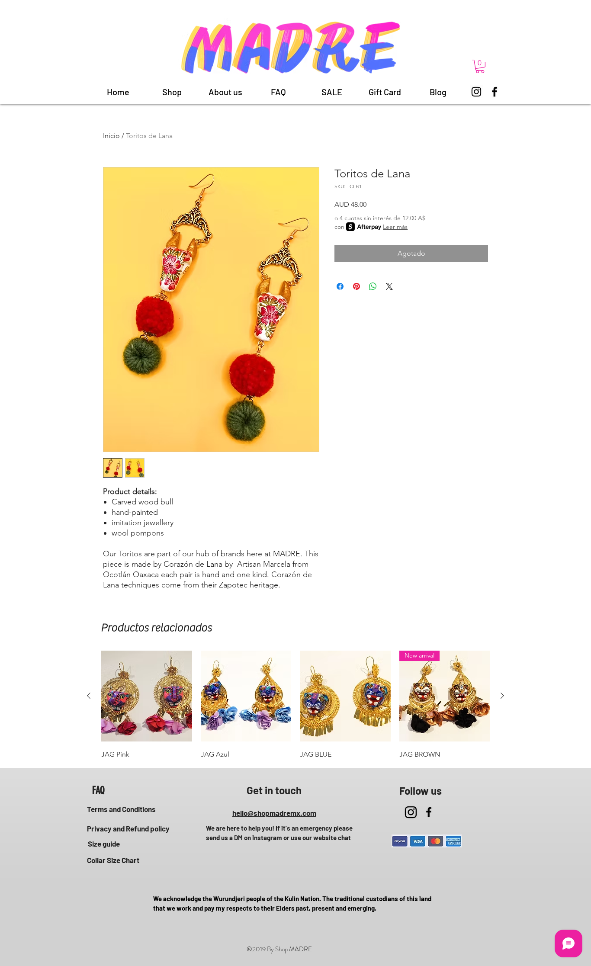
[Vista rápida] (146, 696)
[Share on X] (389, 286)
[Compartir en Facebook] (340, 286)
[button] (480, 66)
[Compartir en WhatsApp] (373, 286)
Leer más (395, 227)
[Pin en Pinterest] (356, 286)
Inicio (111, 136)
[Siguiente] (502, 695)
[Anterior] (89, 695)
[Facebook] (494, 91)
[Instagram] (476, 91)
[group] (295, 705)
